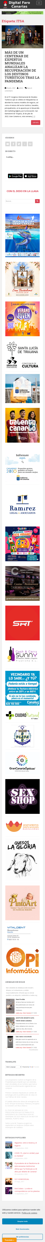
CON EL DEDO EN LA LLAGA (22, 191)
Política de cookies (29, 1213)
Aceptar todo (22, 1221)
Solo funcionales (22, 1229)
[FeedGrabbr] (22, 1049)
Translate (36, 1067)
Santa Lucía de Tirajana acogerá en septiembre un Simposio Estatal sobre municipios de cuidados (19, 1125)
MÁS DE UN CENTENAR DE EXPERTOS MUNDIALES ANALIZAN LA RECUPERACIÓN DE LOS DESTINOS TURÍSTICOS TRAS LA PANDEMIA (22, 66)
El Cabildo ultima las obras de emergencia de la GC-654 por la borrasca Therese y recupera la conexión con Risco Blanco (22, 1103)
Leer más (36, 123)
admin (21, 88)
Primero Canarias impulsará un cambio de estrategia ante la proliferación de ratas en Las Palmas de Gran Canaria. (21, 1095)
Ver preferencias (22, 1237)
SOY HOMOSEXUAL (22, 1179)
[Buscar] (37, 201)
